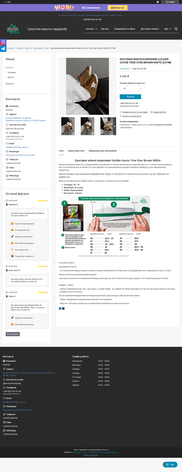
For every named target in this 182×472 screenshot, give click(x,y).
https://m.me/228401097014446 (20, 155)
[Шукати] (175, 29)
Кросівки (38, 48)
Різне (46, 48)
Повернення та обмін (124, 29)
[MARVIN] (13, 29)
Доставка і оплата (150, 29)
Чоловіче (12, 72)
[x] (63, 309)
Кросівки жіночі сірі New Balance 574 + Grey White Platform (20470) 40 (27, 280)
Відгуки (10, 83)
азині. (146, 164)
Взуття (28, 48)
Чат (172, 464)
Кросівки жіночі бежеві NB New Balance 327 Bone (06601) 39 (27, 214)
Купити (130, 96)
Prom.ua (105, 450)
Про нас (105, 29)
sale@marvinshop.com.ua (17, 147)
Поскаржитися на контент (83, 452)
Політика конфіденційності (106, 452)
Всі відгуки (12, 334)
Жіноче (19, 48)
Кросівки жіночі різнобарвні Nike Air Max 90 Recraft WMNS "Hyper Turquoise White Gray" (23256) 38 (27, 307)
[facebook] (60, 309)
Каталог (90, 29)
